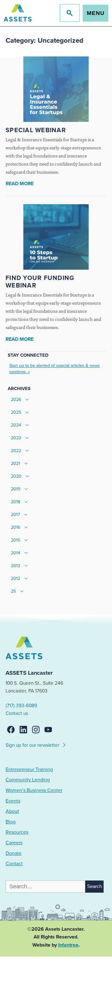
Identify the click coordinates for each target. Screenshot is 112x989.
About (12, 811)
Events (13, 801)
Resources (17, 832)
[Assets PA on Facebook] (11, 729)
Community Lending (28, 780)
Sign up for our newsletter (33, 745)
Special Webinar (36, 130)
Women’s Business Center (34, 790)
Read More (20, 184)
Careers (14, 843)
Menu (96, 13)
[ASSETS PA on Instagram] (35, 729)
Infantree (68, 945)
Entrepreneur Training (29, 769)
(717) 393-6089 (21, 705)
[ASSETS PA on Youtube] (48, 729)
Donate (13, 853)
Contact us (17, 713)
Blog (11, 822)
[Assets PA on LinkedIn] (23, 729)
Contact (14, 864)
